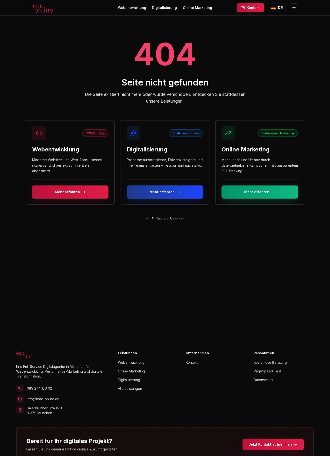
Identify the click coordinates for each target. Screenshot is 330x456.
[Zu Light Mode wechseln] (294, 7)
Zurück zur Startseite (168, 219)
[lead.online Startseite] (42, 8)
